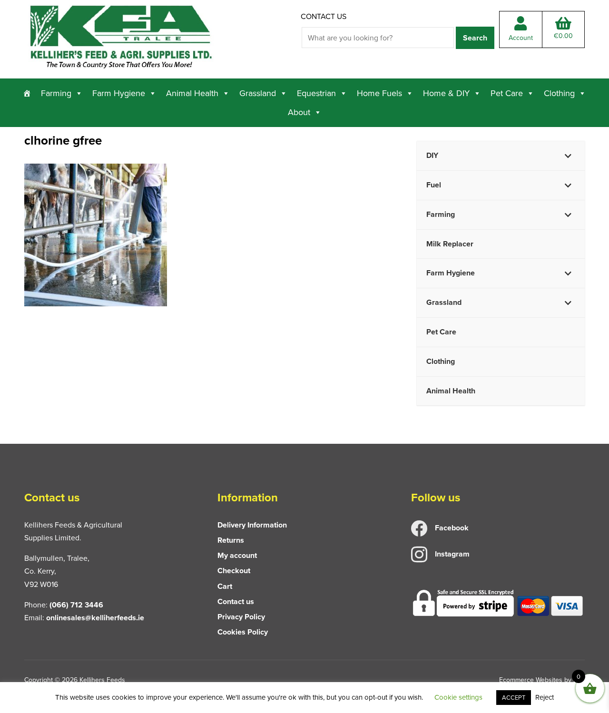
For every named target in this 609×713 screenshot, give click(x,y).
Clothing (559, 93)
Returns (230, 540)
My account (237, 555)
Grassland (257, 93)
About (299, 112)
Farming (56, 93)
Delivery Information (252, 524)
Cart (224, 586)
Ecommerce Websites (530, 679)
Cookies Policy (242, 631)
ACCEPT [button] (513, 697)
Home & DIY (446, 93)
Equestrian (316, 93)
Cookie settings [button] (458, 697)
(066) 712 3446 (76, 604)
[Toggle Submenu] (568, 155)
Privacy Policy (241, 616)
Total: (563, 35)
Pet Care (507, 93)
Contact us (323, 16)
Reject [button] (544, 697)
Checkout (233, 570)
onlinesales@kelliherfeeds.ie (95, 617)
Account (521, 37)
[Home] (27, 93)
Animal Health (192, 93)
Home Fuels (379, 93)
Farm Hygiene (118, 93)
